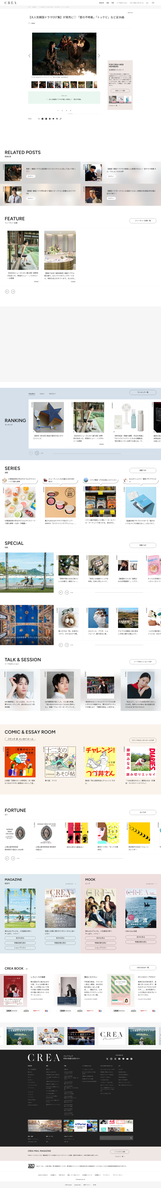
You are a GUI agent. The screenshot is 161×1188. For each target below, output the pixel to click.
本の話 (94, 1184)
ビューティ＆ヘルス (32, 1085)
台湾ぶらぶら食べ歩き (51, 1072)
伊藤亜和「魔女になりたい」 (106, 1072)
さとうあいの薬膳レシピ (51, 1091)
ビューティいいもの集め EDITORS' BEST (51, 1097)
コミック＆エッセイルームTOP (143, 740)
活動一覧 (66, 1141)
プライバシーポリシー (118, 1175)
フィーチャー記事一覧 (143, 220)
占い (147, 3)
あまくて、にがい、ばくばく (106, 1085)
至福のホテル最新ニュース (52, 1084)
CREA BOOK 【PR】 (32, 1141)
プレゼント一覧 (113, 105)
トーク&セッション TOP (143, 662)
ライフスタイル (31, 1082)
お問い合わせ (62, 1175)
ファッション (31, 1087)
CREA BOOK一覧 (143, 967)
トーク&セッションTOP (87, 1069)
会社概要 (52, 1175)
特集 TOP (142, 545)
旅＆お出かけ (31, 1074)
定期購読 (97, 1175)
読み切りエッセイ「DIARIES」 (107, 1074)
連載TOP (48, 1069)
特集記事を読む (20, 943)
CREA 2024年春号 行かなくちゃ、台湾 (68, 1114)
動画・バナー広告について (74, 1175)
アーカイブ (30, 1094)
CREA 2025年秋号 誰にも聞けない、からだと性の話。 (71, 1088)
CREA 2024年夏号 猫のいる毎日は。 (68, 1109)
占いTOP (143, 812)
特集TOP (66, 1069)
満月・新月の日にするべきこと (125, 1085)
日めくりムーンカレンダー (124, 1082)
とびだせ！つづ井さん (105, 1077)
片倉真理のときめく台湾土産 (52, 1074)
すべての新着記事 (32, 1069)
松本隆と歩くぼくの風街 (87, 1079)
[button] (29, 56)
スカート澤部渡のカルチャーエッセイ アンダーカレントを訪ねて (107, 1089)
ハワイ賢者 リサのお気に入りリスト (52, 1078)
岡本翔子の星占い (122, 1072)
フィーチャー (31, 1097)
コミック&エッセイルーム (136, 3)
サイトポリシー (106, 1175)
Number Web (77, 1184)
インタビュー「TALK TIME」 (106, 1082)
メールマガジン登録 (119, 1151)
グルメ (29, 1077)
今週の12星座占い (122, 1077)
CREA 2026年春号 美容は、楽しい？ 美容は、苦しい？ (71, 1078)
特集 (113, 3)
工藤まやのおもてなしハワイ (52, 1081)
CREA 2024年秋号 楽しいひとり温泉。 (68, 1105)
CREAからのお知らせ (33, 1105)
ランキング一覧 (142, 392)
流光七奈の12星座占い (123, 1074)
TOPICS (29, 1102)
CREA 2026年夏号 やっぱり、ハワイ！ (68, 1073)
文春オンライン (86, 1184)
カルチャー (30, 1080)
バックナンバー (69, 884)
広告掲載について (86, 1175)
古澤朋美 (33, 23)
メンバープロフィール (69, 1139)
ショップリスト (20, 948)
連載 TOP (142, 470)
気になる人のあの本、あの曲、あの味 (89, 1073)
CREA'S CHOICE (32, 1099)
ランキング (30, 1092)
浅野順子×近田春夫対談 (87, 1076)
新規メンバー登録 (120, 90)
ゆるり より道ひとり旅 (105, 1093)
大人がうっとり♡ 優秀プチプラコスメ (52, 1101)
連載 (107, 3)
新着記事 (101, 3)
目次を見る (20, 938)
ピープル (48, 1139)
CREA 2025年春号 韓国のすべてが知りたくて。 (70, 1097)
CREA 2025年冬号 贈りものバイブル (68, 1101)
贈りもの (30, 1072)
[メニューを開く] (153, 2)
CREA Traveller (68, 1184)
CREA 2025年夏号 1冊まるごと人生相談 (69, 1093)
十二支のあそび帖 (104, 1080)
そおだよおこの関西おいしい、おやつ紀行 (53, 1087)
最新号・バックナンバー (33, 1139)
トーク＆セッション (122, 3)
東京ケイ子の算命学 (123, 1080)
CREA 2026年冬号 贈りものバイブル (68, 1083)
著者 (47, 1141)
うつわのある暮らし (50, 1093)
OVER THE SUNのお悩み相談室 (89, 1081)
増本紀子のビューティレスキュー (53, 1105)
